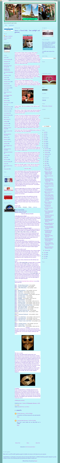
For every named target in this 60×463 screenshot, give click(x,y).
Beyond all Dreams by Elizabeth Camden (49, 247)
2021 (45, 136)
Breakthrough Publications (7, 69)
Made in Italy (20, 231)
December (47, 148)
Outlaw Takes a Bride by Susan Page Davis (49, 195)
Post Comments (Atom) (30, 446)
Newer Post (17, 442)
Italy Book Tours (21, 406)
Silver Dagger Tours (8, 145)
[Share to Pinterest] (18, 405)
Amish (5, 57)
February (47, 167)
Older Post (38, 442)
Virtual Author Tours (8, 165)
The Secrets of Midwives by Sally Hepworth (49, 235)
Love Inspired (6, 113)
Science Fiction (7, 141)
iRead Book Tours (7, 106)
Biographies (6, 61)
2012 (45, 256)
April (46, 163)
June (46, 159)
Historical (6, 100)
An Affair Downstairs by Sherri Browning (49, 183)
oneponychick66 (20, 420)
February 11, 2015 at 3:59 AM (26, 413)
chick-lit (5, 77)
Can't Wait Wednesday (8, 72)
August (46, 156)
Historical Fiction (7, 102)
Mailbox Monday (7, 115)
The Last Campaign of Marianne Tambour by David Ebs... (49, 239)
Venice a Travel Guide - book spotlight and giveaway (49, 212)
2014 (45, 252)
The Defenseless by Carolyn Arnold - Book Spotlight (48, 231)
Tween (5, 163)
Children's (6, 79)
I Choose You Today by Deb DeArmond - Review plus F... (49, 216)
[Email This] (15, 405)
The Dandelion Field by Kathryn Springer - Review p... (49, 220)
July (46, 157)
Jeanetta (18, 413)
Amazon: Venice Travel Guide (21, 211)
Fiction (5, 90)
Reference (6, 137)
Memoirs (5, 117)
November (47, 150)
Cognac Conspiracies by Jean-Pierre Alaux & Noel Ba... (49, 244)
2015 (45, 147)
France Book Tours (8, 92)
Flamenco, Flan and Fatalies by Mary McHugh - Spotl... (48, 173)
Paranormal (6, 125)
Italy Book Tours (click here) (28, 281)
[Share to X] (16, 405)
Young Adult (6, 169)
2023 (45, 132)
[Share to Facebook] (17, 405)
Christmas (6, 83)
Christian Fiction (7, 81)
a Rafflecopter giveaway (19, 400)
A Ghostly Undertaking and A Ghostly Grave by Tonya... (49, 199)
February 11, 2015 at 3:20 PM (30, 420)
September (47, 154)
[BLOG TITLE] (7, 49)
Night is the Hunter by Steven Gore (49, 192)
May (46, 161)
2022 (45, 134)
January (46, 250)
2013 (45, 254)
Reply (18, 416)
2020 (45, 137)
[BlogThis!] (16, 405)
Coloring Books (7, 85)
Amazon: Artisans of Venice (20, 212)
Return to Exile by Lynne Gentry (48, 202)
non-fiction (27, 406)
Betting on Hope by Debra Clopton (48, 169)
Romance (6, 139)
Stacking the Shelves (8, 152)
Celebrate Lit (6, 75)
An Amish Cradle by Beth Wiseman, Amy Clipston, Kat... (49, 180)
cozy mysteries (7, 87)
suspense (6, 155)
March (46, 165)
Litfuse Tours (6, 111)
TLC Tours (6, 159)
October (46, 152)
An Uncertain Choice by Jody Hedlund (49, 189)
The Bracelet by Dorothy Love (48, 205)
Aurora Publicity (7, 59)
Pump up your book (8, 130)
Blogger (35, 460)
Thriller (5, 157)
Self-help (6, 143)
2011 (45, 258)
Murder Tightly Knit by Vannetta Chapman (49, 224)
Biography (6, 63)
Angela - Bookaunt (8, 36)
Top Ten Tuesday (7, 161)
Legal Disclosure (11, 25)
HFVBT (5, 98)
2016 (45, 145)
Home (6, 25)
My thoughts (6, 119)
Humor (5, 104)
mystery (5, 121)
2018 (45, 141)
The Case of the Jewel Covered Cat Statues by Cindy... (49, 227)
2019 (45, 139)
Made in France (26, 231)
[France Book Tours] (8, 181)
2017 (45, 143)
